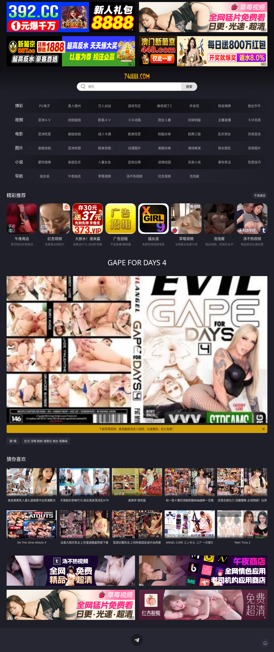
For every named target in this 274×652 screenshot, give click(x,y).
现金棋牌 (224, 106)
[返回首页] (265, 643)
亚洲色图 (74, 148)
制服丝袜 (164, 134)
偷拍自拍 (74, 134)
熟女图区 (224, 148)
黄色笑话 (224, 162)
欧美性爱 (134, 134)
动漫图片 (134, 148)
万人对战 (104, 106)
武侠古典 (134, 162)
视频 (19, 120)
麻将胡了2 (164, 106)
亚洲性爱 (44, 134)
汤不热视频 (134, 176)
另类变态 (254, 134)
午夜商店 (74, 176)
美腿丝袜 (164, 148)
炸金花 (194, 106)
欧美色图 (104, 148)
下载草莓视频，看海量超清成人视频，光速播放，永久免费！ (137, 429)
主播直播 (224, 120)
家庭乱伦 (74, 162)
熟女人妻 (164, 120)
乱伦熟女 (224, 134)
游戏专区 (134, 106)
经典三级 (194, 134)
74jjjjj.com (137, 76)
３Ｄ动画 (134, 120)
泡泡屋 (194, 176)
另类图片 (254, 148)
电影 (19, 134)
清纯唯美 (194, 148)
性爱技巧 (254, 162)
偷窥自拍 (44, 148)
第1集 (13, 441)
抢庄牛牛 (254, 106)
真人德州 (74, 106)
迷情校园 (164, 162)
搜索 (189, 86)
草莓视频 (104, 176)
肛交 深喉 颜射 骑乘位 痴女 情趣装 (46, 441)
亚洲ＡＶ (44, 120)
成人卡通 (104, 134)
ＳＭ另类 (254, 120)
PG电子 (44, 106)
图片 (19, 148)
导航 (19, 176)
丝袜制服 (194, 120)
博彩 (19, 105)
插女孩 (44, 176)
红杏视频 (164, 176)
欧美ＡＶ (104, 120)
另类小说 (194, 162)
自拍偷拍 (74, 120)
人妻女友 (104, 162)
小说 (19, 162)
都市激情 (44, 162)
